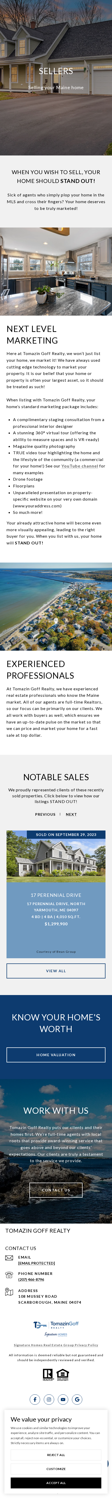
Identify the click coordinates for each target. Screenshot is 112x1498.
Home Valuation (56, 1055)
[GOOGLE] (77, 1399)
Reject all (56, 1455)
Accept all (56, 1483)
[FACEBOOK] (35, 1399)
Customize (56, 1469)
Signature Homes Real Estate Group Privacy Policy (56, 1345)
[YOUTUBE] (63, 1399)
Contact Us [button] (56, 1190)
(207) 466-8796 (31, 1279)
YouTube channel (79, 465)
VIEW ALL (56, 971)
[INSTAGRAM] (49, 1399)
